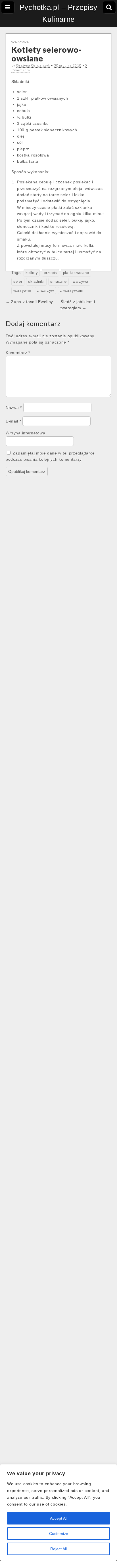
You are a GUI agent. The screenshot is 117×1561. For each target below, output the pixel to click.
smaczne (58, 282)
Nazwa (14, 407)
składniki (36, 282)
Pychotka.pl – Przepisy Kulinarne (58, 13)
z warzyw (45, 291)
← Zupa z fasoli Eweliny (29, 301)
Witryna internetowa (25, 433)
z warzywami (71, 291)
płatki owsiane (76, 273)
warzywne (22, 291)
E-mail (13, 421)
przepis (50, 273)
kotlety (32, 273)
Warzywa (20, 42)
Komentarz (18, 352)
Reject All (58, 1549)
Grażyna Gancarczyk (33, 65)
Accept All (58, 1518)
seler (17, 282)
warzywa (80, 282)
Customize (58, 1533)
